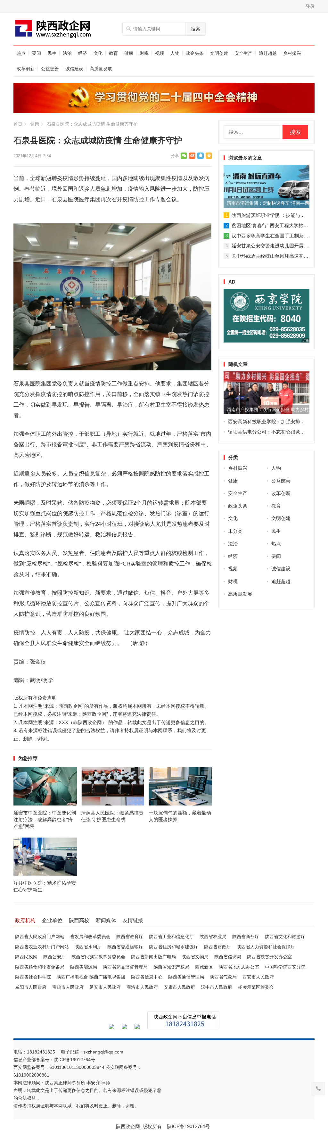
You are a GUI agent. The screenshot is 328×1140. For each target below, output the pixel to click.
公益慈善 (50, 68)
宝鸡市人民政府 (68, 987)
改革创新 (26, 68)
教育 (113, 53)
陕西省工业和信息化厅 (171, 936)
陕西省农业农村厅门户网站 (42, 946)
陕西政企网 (128, 1126)
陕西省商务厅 (245, 936)
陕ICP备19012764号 (75, 1059)
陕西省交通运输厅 (125, 946)
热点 (21, 53)
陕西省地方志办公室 (239, 967)
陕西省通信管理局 (186, 976)
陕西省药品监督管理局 (125, 967)
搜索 (196, 28)
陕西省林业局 (213, 936)
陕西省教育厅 (129, 936)
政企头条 (195, 53)
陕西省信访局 (227, 956)
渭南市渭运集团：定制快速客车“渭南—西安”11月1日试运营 (268, 203)
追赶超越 (268, 53)
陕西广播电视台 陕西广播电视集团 (91, 976)
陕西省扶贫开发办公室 (269, 956)
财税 (144, 53)
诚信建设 (74, 68)
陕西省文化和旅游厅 (285, 936)
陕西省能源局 (83, 967)
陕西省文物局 (195, 956)
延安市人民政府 (105, 987)
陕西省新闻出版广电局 (153, 956)
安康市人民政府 (179, 987)
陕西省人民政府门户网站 (39, 936)
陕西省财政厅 (217, 946)
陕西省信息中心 (146, 976)
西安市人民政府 (258, 976)
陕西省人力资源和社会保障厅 (266, 946)
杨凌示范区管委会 (256, 987)
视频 (159, 53)
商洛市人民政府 (142, 987)
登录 (310, 6)
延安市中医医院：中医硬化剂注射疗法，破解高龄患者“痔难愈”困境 (44, 819)
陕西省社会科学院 (33, 976)
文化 (98, 53)
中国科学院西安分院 (285, 967)
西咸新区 (204, 967)
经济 (82, 53)
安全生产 (243, 53)
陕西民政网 (26, 956)
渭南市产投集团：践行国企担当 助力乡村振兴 (268, 409)
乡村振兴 (292, 53)
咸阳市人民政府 (30, 987)
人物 (174, 53)
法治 (67, 53)
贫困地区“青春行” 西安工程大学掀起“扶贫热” (279, 225)
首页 (17, 124)
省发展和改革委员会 (90, 936)
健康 (128, 53)
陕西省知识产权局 (171, 967)
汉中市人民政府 (216, 987)
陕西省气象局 (223, 976)
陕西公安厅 (54, 956)
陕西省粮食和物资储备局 (39, 967)
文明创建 (219, 53)
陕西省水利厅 (88, 946)
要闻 (36, 53)
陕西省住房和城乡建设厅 (173, 946)
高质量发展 (101, 68)
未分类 (235, 531)
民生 (51, 53)
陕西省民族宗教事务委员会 (98, 956)
